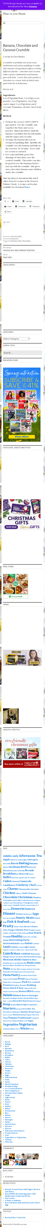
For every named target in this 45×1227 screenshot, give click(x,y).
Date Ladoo (10, 1198)
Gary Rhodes (25, 926)
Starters (9, 1008)
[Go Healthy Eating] (12, 1162)
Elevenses (6, 918)
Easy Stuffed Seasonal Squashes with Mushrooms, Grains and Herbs (20, 1195)
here (27, 187)
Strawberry (8, 1012)
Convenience (17, 903)
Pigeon (28, 979)
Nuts (6, 969)
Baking (24, 863)
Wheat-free (15, 1029)
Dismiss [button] (33, 6)
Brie (17, 874)
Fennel (37, 918)
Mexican (8, 959)
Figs (5, 922)
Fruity (8, 926)
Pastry (15, 975)
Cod (13, 900)
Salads (7, 995)
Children (19, 893)
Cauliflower (9, 885)
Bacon (14, 863)
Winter (25, 1028)
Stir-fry (31, 1008)
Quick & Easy (17, 988)
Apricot (14, 860)
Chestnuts (34, 889)
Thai (5, 1018)
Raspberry (6, 991)
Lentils (20, 947)
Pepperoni (6, 979)
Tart (34, 1015)
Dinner (9, 913)
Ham (31, 933)
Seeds (26, 998)
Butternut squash (18, 877)
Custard (28, 905)
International (11, 943)
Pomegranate (17, 982)
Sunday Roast (27, 1012)
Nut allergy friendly (28, 965)
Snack (26, 1001)
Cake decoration (29, 877)
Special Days (10, 1124)
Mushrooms (33, 962)
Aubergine (32, 859)
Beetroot (31, 867)
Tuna (14, 1021)
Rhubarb (23, 991)
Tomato (13, 1017)
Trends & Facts (11, 1133)
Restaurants (10, 1111)
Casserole (26, 881)
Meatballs (19, 957)
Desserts (14, 239)
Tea (37, 1015)
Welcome (9, 1142)
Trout (10, 1021)
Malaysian (35, 954)
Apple (6, 859)
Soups (7, 1122)
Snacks (32, 1001)
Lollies (18, 950)
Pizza (5, 982)
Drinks (19, 914)
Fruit (7, 1080)
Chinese (32, 893)
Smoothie (17, 1001)
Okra (18, 969)
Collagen (37, 900)
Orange (23, 969)
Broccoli (23, 873)
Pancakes (7, 972)
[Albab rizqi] (24, 1162)
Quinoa (26, 988)
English (13, 918)
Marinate (13, 957)
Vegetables (10, 1024)
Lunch (8, 953)
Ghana (34, 926)
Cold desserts (28, 900)
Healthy (17, 936)
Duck (25, 914)
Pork (25, 981)
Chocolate (26, 241)
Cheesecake (24, 889)
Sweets (16, 1014)
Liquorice (6, 950)
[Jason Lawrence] (6, 1162)
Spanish (13, 1005)
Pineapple (34, 979)
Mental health (29, 957)
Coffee (19, 900)
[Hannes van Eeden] (6, 1156)
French (32, 922)
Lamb (6, 946)
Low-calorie (25, 950)
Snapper (38, 1001)
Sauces (25, 995)
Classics (37, 897)
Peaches (24, 975)
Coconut (7, 900)
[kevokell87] (18, 1162)
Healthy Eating (11, 1086)
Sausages (33, 995)
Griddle (5, 933)
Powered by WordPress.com (14, 1224)
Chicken (9, 893)
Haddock (15, 933)
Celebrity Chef (15, 241)
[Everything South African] (30, 1156)
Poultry (16, 985)
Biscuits (7, 870)
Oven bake (36, 969)
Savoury (6, 998)
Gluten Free (21, 929)
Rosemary (37, 991)
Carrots (15, 881)
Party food (21, 972)
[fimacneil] (18, 1156)
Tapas (28, 1015)
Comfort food (7, 903)
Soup (6, 1004)
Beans (16, 866)
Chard (5, 889)
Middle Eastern (22, 959)
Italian (29, 943)
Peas (34, 975)
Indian (6, 940)
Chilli (25, 893)
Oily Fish (13, 969)
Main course (22, 953)
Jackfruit (36, 943)
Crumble (16, 905)
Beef (24, 866)
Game (16, 927)
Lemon (14, 947)
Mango (6, 957)
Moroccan (13, 963)
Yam (32, 1029)
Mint (34, 960)
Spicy (26, 1004)
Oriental (29, 969)
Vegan (30, 1021)
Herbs (25, 937)
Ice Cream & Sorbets (13, 1089)
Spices (19, 1004)
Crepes (9, 905)
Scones (21, 998)
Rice (30, 991)
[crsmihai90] (12, 1156)
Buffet (7, 877)
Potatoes (8, 985)
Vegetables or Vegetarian (15, 1137)
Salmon (17, 995)
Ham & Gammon (11, 1084)
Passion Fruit (30, 972)
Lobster (13, 950)
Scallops (13, 998)
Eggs (35, 913)
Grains (32, 930)
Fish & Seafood (18, 922)
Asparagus (22, 860)
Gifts (5, 930)
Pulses (6, 988)
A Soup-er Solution (13, 1200)
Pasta (7, 975)
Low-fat (33, 950)
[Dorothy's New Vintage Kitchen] (36, 1156)
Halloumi (25, 933)
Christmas (25, 897)
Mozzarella (21, 963)
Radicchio (32, 988)
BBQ (11, 867)
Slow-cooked (7, 1001)
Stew (24, 1009)
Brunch (31, 874)
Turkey (20, 1021)
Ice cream (32, 937)
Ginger (11, 930)
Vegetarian (28, 1024)
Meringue (38, 957)
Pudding (31, 985)
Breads (29, 870)
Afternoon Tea (30, 856)
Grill (10, 933)
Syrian (23, 1015)
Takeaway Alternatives (14, 1131)
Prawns (23, 985)
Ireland (21, 943)
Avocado (7, 863)
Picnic (21, 978)
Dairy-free (35, 905)
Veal (25, 1021)
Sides (31, 998)
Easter (30, 914)
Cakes (7, 881)
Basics (5, 867)
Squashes (33, 1005)
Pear (30, 975)
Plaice (10, 982)
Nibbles (11, 965)
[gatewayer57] (24, 1156)
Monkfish (6, 963)
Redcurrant (14, 991)
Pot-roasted (34, 982)
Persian (13, 979)
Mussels (6, 965)
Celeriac (39, 885)
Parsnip (14, 972)
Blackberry (15, 871)
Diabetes (30, 908)
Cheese (13, 889)
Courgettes (29, 903)
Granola (38, 930)
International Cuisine (14, 1093)
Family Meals (25, 917)
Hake (20, 933)
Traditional (24, 1017)
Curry (22, 905)
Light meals (29, 947)
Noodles (18, 965)
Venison (6, 1029)
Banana (33, 863)
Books (22, 870)
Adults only (10, 856)
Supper (38, 1012)
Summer (16, 1012)
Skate (36, 998)
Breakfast (9, 873)
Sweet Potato (7, 1015)
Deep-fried (7, 909)
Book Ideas (9, 1051)
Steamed (19, 1009)
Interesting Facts (19, 939)
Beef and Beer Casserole (15, 1217)
